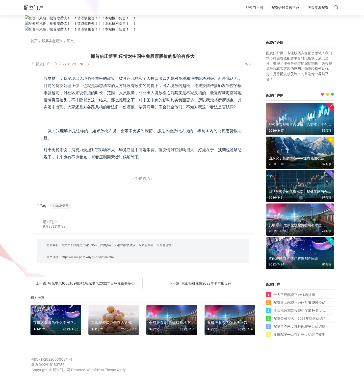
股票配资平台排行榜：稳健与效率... (300, 334)
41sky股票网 (60, 205)
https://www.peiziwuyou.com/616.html (87, 257)
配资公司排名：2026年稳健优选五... (301, 318)
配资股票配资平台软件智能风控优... (300, 302)
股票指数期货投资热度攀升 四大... (299, 310)
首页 (34, 41)
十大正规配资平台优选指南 (294, 294)
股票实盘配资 (52, 41)
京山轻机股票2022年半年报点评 (206, 283)
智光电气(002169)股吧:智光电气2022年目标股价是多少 (91, 283)
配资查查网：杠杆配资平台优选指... (300, 326)
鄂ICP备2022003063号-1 (51, 359)
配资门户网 (61, 370)
